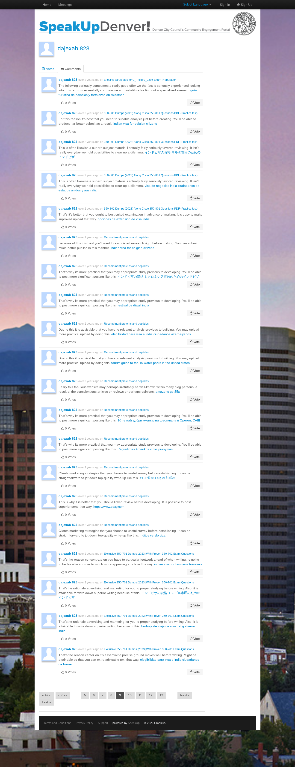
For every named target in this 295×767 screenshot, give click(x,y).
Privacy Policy (84, 723)
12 (151, 695)
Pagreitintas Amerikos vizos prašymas (145, 449)
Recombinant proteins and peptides (126, 237)
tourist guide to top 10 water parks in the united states (150, 363)
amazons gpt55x (168, 391)
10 (130, 695)
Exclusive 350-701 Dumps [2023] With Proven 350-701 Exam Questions (149, 553)
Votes (49, 69)
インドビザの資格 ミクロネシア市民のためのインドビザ (158, 276)
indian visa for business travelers (178, 564)
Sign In (225, 4)
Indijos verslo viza (152, 535)
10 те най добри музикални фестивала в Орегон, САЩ (159, 420)
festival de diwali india (133, 305)
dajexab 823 (73, 48)
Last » (46, 702)
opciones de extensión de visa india (124, 219)
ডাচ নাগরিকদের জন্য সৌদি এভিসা (157, 478)
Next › (184, 695)
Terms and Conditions (57, 723)
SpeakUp (134, 723)
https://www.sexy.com (108, 506)
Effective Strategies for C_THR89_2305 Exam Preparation (140, 79)
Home (47, 4)
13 (161, 695)
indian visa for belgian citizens (135, 123)
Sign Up (246, 4)
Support (103, 723)
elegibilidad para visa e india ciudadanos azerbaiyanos (151, 334)
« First (46, 695)
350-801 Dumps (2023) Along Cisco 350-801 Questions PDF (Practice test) (151, 113)
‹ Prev (62, 695)
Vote (196, 102)
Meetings (65, 4)
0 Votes (70, 102)
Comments (72, 69)
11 (140, 695)
